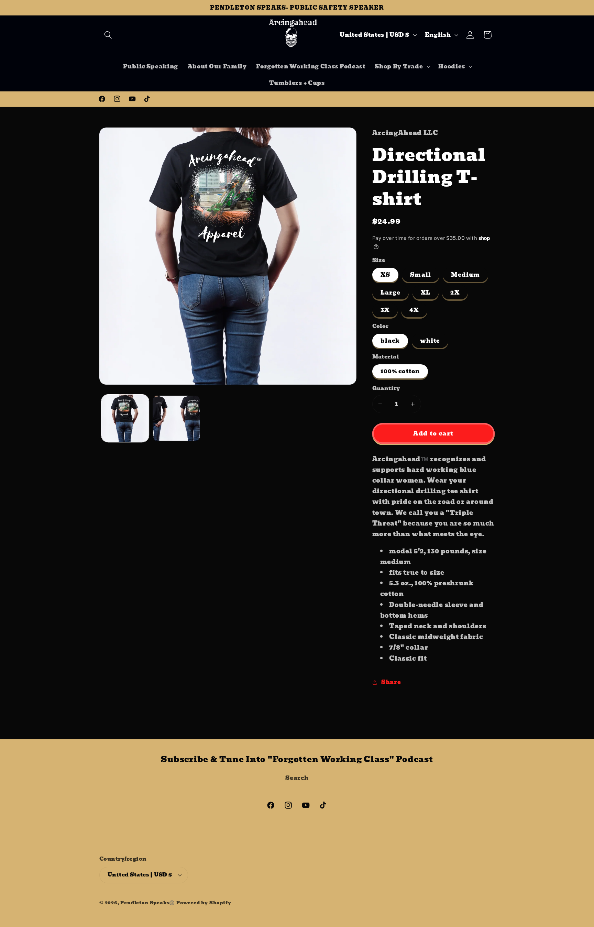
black (390, 340)
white (430, 340)
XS (385, 274)
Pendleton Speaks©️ (147, 902)
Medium (465, 274)
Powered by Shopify (203, 902)
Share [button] (391, 681)
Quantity (386, 388)
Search (296, 777)
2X (454, 292)
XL (425, 292)
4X (414, 310)
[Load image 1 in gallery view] (125, 418)
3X (385, 310)
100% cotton (400, 371)
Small (420, 274)
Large (391, 292)
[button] (108, 35)
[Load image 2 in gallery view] (176, 418)
